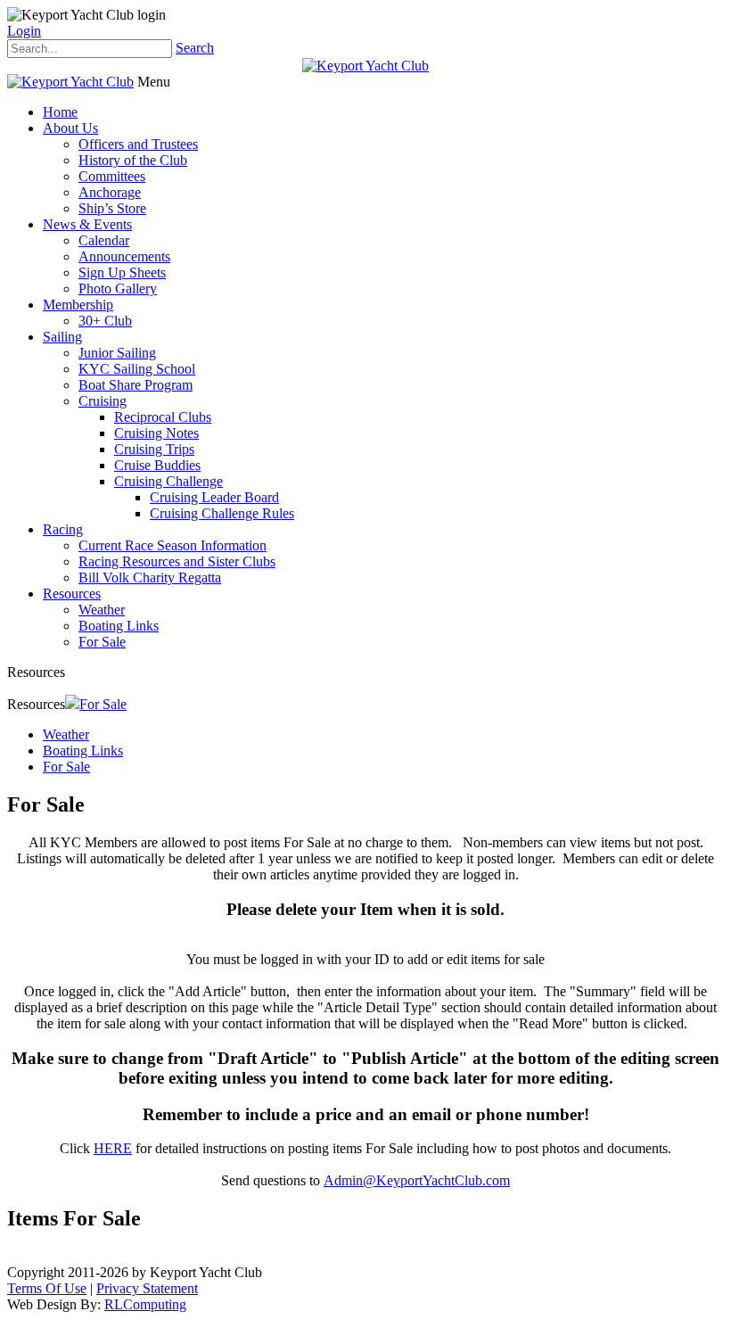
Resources (72, 593)
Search (195, 47)
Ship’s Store (112, 208)
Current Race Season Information (172, 545)
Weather (101, 609)
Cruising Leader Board (214, 497)
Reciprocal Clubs (162, 417)
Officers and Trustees (138, 144)
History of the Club (132, 160)
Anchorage (109, 192)
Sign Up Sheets (122, 272)
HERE (113, 1148)
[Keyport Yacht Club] (365, 65)
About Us (70, 128)
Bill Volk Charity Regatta (149, 577)
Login (24, 30)
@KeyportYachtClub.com (436, 1180)
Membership (78, 304)
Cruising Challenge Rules (222, 513)
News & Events (87, 224)
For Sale (102, 641)
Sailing (62, 336)
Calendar (103, 240)
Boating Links (118, 625)
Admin (343, 1180)
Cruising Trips (154, 449)
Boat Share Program (135, 384)
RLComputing (145, 1304)
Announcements (124, 256)
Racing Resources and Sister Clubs (176, 561)
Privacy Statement (147, 1288)
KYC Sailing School (136, 368)
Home (60, 112)
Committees (111, 176)
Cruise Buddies (157, 465)
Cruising (102, 400)
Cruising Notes (156, 433)
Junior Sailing (117, 352)
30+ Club (105, 320)
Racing (63, 529)
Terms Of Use (46, 1288)
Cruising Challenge (168, 481)
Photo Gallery (117, 288)
